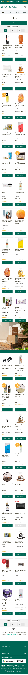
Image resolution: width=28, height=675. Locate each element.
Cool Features (5, 650)
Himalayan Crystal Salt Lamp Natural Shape (20, 105)
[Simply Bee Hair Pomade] (21, 388)
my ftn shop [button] (17, 12)
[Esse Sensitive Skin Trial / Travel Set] (7, 213)
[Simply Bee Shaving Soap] (7, 476)
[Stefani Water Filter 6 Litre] (21, 39)
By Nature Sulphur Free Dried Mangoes (20, 76)
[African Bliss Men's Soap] (21, 564)
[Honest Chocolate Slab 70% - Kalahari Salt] (7, 447)
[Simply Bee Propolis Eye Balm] (21, 155)
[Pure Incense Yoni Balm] (7, 184)
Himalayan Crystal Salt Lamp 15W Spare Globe (7, 163)
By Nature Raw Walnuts (19, 425)
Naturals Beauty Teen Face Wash (19, 191)
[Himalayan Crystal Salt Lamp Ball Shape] (21, 213)
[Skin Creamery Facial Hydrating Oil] (7, 97)
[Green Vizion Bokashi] (21, 593)
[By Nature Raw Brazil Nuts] (21, 476)
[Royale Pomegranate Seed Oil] (7, 505)
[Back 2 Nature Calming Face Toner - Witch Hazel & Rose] (7, 388)
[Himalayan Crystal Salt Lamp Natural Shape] (21, 97)
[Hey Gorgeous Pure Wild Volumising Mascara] (7, 39)
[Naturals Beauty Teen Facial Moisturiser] (7, 243)
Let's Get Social (6, 653)
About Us (4, 643)
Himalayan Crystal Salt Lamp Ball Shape (20, 221)
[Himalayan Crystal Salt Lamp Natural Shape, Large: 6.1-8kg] (7, 272)
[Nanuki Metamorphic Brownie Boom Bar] (21, 301)
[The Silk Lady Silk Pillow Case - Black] (21, 505)
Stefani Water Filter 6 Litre (19, 46)
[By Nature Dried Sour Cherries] (21, 534)
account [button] (10, 12)
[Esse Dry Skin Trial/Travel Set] (7, 301)
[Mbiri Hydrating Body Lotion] (7, 564)
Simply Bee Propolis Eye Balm (20, 162)
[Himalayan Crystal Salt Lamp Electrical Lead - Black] (7, 359)
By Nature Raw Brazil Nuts (19, 483)
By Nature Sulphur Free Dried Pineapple (20, 279)
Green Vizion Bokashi (18, 599)
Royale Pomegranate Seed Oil (7, 513)
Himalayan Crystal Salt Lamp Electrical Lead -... (7, 367)
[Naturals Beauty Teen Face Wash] (21, 184)
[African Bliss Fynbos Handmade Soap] (7, 534)
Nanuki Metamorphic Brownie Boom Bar (20, 309)
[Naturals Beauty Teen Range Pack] (7, 126)
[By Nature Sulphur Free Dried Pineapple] (21, 272)
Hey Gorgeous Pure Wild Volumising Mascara (7, 47)
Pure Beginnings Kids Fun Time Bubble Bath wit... (20, 367)
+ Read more (14, 639)
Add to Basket (7, 59)
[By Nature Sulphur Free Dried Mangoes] (21, 68)
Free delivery (5, 1)
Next (22, 30)
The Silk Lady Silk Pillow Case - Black (20, 512)
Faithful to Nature (11, 634)
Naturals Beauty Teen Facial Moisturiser (6, 250)
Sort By (8, 26)
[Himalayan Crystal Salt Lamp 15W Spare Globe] (7, 155)
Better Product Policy (23, 2)
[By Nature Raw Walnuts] (21, 418)
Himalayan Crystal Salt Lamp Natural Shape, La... (7, 279)
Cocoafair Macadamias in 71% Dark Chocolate (6, 601)
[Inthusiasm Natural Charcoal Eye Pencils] (7, 418)
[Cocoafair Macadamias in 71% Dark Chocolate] (7, 593)
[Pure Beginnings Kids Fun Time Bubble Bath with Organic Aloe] (21, 359)
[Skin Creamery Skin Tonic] (21, 447)
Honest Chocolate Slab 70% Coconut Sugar (20, 134)
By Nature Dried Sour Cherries (19, 541)
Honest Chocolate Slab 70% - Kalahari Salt (7, 455)
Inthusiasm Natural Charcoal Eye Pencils (6, 426)
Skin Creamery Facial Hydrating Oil (6, 105)
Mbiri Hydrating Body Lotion (6, 570)
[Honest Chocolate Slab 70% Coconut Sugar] (21, 126)
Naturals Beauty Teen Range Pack (6, 133)
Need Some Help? (6, 646)
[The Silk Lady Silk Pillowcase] (7, 68)
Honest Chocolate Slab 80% (20, 249)
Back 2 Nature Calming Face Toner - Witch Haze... (6, 397)
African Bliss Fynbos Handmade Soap (7, 542)
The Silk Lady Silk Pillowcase (6, 75)
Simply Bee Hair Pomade (19, 395)
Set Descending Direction (19, 26)
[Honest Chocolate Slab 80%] (21, 243)
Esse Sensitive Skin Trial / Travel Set (7, 220)
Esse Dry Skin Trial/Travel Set (6, 308)
